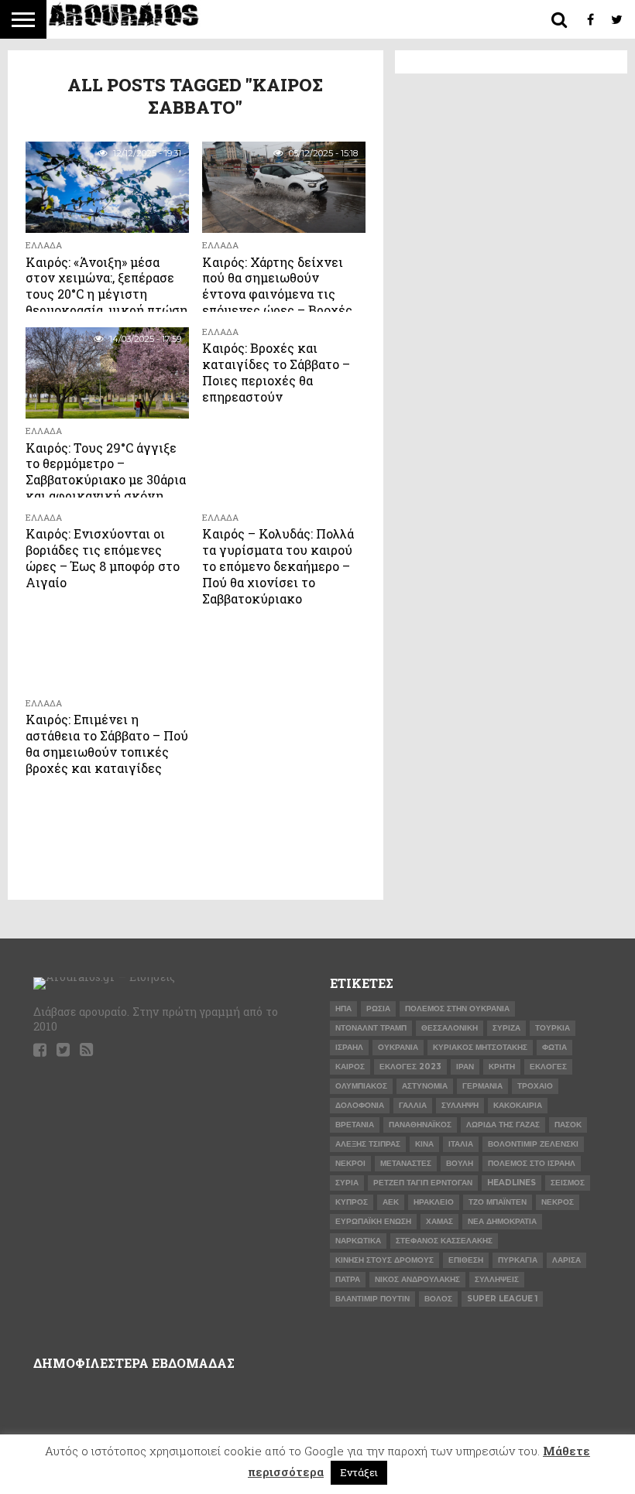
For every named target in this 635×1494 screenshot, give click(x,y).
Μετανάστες (405, 1163)
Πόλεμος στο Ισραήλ (531, 1163)
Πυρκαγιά (517, 1260)
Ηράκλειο (434, 1202)
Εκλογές (548, 1067)
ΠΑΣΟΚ (568, 1125)
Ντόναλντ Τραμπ (371, 1028)
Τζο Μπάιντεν (498, 1202)
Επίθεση (465, 1260)
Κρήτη (502, 1067)
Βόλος (438, 1299)
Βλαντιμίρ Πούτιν (372, 1299)
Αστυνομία (425, 1086)
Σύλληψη (460, 1105)
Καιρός (350, 1067)
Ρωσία (378, 1008)
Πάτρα (347, 1279)
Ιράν (465, 1067)
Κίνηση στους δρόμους (384, 1260)
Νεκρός (557, 1202)
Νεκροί (350, 1163)
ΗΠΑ (343, 1008)
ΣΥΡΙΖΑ (506, 1028)
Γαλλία (413, 1105)
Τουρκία (552, 1028)
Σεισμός (568, 1183)
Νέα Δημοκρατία (502, 1221)
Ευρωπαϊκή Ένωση (373, 1221)
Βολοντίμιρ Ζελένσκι (533, 1144)
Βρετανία (354, 1125)
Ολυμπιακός (361, 1086)
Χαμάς (439, 1221)
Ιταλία (460, 1144)
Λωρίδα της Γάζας (503, 1125)
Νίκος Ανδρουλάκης (417, 1279)
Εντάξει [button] (359, 1472)
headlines (511, 1183)
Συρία (347, 1183)
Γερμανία (482, 1086)
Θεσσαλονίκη (449, 1028)
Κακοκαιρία (517, 1105)
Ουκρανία (398, 1047)
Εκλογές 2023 (410, 1067)
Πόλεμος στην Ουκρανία (457, 1008)
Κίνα (424, 1144)
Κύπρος (351, 1202)
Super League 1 (502, 1299)
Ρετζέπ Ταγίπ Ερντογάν (422, 1183)
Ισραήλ (349, 1047)
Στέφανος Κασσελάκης (444, 1241)
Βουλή (459, 1163)
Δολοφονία (359, 1105)
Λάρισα (566, 1260)
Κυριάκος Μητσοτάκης (480, 1047)
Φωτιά (554, 1047)
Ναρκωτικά (358, 1241)
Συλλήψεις (497, 1279)
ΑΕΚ (391, 1202)
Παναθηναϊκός (420, 1125)
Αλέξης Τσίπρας (367, 1144)
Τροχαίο (535, 1086)
